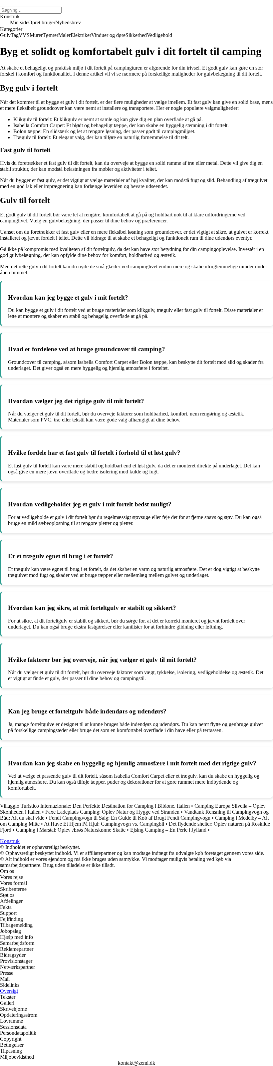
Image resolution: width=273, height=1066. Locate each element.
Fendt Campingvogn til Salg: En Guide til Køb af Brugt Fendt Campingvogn (129, 818)
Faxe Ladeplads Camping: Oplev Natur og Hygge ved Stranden (112, 812)
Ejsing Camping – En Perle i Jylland (168, 830)
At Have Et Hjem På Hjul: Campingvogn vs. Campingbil (104, 824)
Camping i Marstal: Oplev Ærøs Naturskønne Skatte (71, 830)
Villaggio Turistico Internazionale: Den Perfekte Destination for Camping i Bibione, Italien (95, 806)
